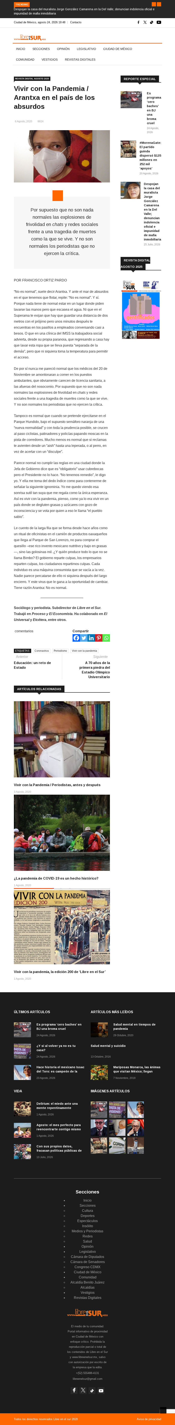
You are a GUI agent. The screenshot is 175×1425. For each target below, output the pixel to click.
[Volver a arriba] (163, 1410)
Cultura (87, 1210)
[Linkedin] (91, 638)
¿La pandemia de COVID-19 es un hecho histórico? (56, 878)
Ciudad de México (117, 49)
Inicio (20, 49)
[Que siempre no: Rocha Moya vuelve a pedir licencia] (99, 1135)
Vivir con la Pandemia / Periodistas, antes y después (57, 785)
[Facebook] (76, 638)
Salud (87, 1241)
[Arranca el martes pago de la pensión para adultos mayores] (117, 1135)
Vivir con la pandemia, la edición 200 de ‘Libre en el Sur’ (60, 972)
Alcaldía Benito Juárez (87, 1282)
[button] (154, 4)
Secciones (41, 49)
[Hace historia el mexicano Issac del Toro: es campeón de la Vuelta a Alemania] (23, 1073)
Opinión (63, 49)
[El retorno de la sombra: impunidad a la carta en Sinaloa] (135, 1135)
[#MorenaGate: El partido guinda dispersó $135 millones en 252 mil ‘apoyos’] (128, 150)
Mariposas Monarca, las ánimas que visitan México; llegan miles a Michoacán (136, 1071)
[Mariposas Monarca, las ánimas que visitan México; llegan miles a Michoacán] (100, 1073)
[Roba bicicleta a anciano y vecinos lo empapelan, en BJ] (135, 1152)
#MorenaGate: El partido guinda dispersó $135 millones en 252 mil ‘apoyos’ (150, 155)
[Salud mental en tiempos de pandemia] (100, 1030)
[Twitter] (84, 638)
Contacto (75, 22)
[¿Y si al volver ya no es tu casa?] (23, 1052)
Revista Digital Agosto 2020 (32, 78)
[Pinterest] (98, 638)
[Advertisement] (148, 377)
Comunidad (25, 59)
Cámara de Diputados (87, 1257)
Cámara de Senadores (87, 1262)
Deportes (88, 1216)
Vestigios (50, 59)
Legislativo (86, 49)
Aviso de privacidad (149, 1419)
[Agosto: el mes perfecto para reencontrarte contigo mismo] (23, 1131)
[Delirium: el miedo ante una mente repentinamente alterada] (23, 1110)
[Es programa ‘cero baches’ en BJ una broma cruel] (132, 100)
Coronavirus (42, 650)
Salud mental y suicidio (108, 1046)
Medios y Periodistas (87, 1231)
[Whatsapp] (106, 638)
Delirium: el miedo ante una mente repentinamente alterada (57, 1108)
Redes (88, 1236)
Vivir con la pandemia (84, 650)
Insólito (87, 1226)
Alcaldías (87, 1287)
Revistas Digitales (80, 59)
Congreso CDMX (87, 1267)
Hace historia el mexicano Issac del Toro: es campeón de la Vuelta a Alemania (60, 1071)
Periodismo (60, 650)
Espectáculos (87, 1221)
